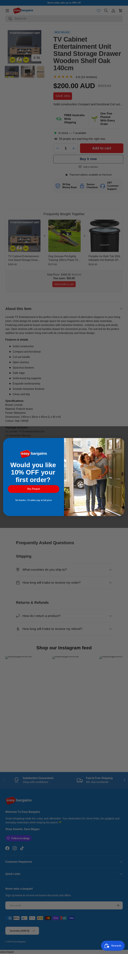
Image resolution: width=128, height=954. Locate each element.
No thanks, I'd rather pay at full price (33, 500)
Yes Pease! (33, 488)
